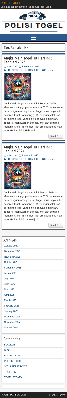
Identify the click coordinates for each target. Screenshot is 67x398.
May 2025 (9, 289)
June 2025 (9, 284)
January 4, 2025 (30, 155)
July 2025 (9, 278)
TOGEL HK (33, 70)
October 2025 (11, 262)
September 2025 (12, 267)
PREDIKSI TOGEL (16, 70)
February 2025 (11, 305)
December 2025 (12, 251)
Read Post (55, 136)
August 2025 (10, 273)
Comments (49, 70)
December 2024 (12, 316)
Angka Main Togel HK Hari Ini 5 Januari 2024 (28, 149)
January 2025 (11, 311)
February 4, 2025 (30, 66)
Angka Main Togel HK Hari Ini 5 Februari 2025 (28, 60)
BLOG (7, 350)
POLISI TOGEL (11, 3)
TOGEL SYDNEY (13, 377)
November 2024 (12, 322)
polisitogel (12, 66)
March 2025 (10, 300)
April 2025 (9, 294)
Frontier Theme (57, 395)
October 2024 (11, 327)
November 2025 (12, 256)
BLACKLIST (10, 344)
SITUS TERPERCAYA (15, 366)
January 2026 (11, 246)
